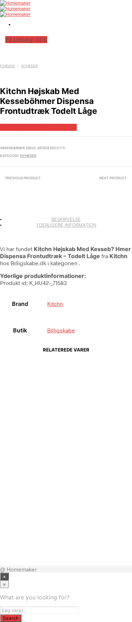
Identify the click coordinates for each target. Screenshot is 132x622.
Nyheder (29, 66)
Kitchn (55, 303)
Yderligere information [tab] (66, 225)
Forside (7, 66)
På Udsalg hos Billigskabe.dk (38, 127)
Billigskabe (61, 330)
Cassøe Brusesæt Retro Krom (73, 534)
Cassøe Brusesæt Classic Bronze (73, 442)
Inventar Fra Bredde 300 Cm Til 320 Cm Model (73, 395)
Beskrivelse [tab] (66, 219)
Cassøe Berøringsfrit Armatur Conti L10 (72, 488)
